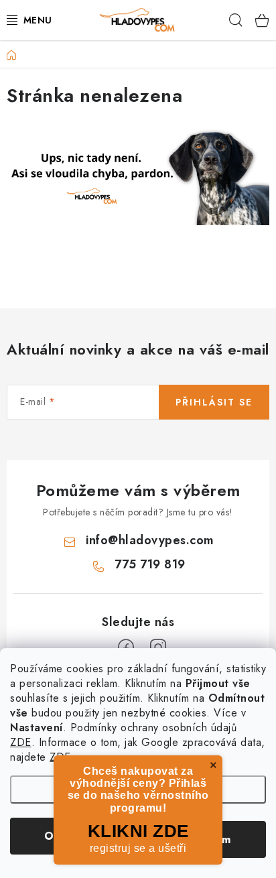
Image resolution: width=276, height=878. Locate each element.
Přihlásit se (214, 402)
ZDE (20, 742)
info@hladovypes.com (150, 540)
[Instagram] (158, 647)
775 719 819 (150, 564)
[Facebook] (126, 647)
